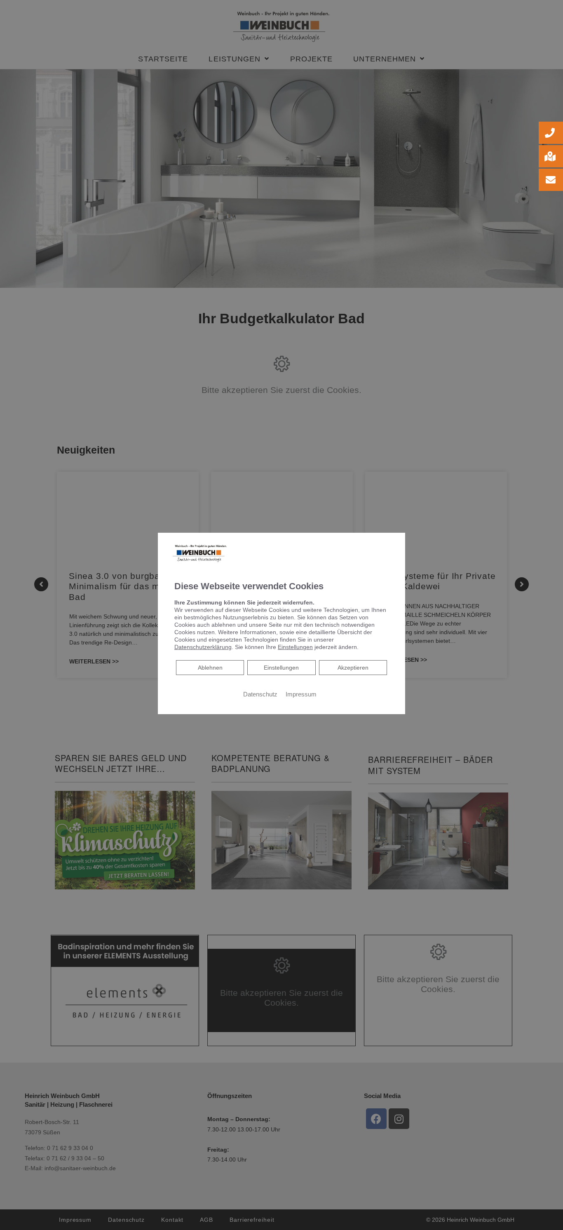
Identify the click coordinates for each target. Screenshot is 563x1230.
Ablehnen (210, 666)
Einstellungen (281, 667)
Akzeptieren (353, 667)
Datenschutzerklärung (203, 646)
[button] (551, 133)
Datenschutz (260, 694)
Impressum (301, 694)
